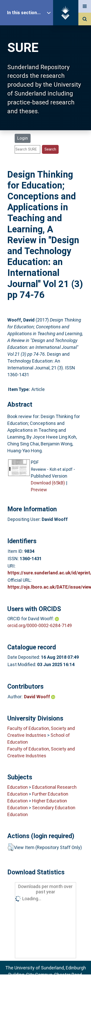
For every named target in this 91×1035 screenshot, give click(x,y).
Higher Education (49, 800)
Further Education (50, 794)
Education (17, 787)
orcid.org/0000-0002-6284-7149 (39, 625)
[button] (10, 847)
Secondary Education (53, 807)
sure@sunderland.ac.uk (52, 988)
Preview (39, 489)
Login (22, 138)
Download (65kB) (48, 482)
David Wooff (37, 696)
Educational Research (54, 787)
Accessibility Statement (45, 1023)
